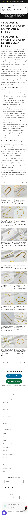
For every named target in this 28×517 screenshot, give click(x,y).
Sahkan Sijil (6, 402)
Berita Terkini (6, 457)
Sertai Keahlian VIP (8, 468)
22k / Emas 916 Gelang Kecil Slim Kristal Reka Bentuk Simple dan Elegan (7, 350)
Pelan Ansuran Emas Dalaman (10, 413)
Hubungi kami (6, 461)
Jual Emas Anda (7, 409)
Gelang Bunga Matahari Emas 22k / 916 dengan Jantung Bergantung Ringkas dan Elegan (7, 222)
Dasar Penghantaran (8, 454)
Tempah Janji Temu (8, 416)
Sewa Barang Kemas (8, 406)
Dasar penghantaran (9, 511)
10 (20, 362)
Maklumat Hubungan (19, 511)
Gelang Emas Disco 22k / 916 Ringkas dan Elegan (7, 307)
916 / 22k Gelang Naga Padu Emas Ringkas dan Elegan (7, 243)
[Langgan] (21, 481)
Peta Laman (6, 471)
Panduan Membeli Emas (9, 420)
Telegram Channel (14, 376)
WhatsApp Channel (14, 381)
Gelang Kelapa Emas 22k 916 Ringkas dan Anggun (7, 200)
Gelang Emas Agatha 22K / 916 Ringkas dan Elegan (20, 327)
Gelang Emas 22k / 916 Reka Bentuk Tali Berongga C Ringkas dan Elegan (7, 327)
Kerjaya (5, 440)
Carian (4, 433)
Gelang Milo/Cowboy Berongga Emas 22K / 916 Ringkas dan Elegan (19, 200)
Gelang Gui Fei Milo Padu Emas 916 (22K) (19, 286)
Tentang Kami (6, 436)
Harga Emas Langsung (8, 399)
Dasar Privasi (6, 447)
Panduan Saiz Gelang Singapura (16, 110)
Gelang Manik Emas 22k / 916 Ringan (20, 307)
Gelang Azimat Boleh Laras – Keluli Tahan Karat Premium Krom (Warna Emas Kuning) (20, 350)
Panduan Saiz (6, 423)
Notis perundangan (15, 513)
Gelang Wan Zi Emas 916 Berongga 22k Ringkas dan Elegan (20, 221)
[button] (3, 8)
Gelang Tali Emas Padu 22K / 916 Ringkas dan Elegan (7, 264)
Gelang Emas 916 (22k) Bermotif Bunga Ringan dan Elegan (7, 286)
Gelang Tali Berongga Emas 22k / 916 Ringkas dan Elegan (20, 243)
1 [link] (3, 362)
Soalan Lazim (6, 464)
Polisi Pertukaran (7, 450)
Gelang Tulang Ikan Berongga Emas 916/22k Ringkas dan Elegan (20, 265)
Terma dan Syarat (7, 443)
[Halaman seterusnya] (24, 362)
